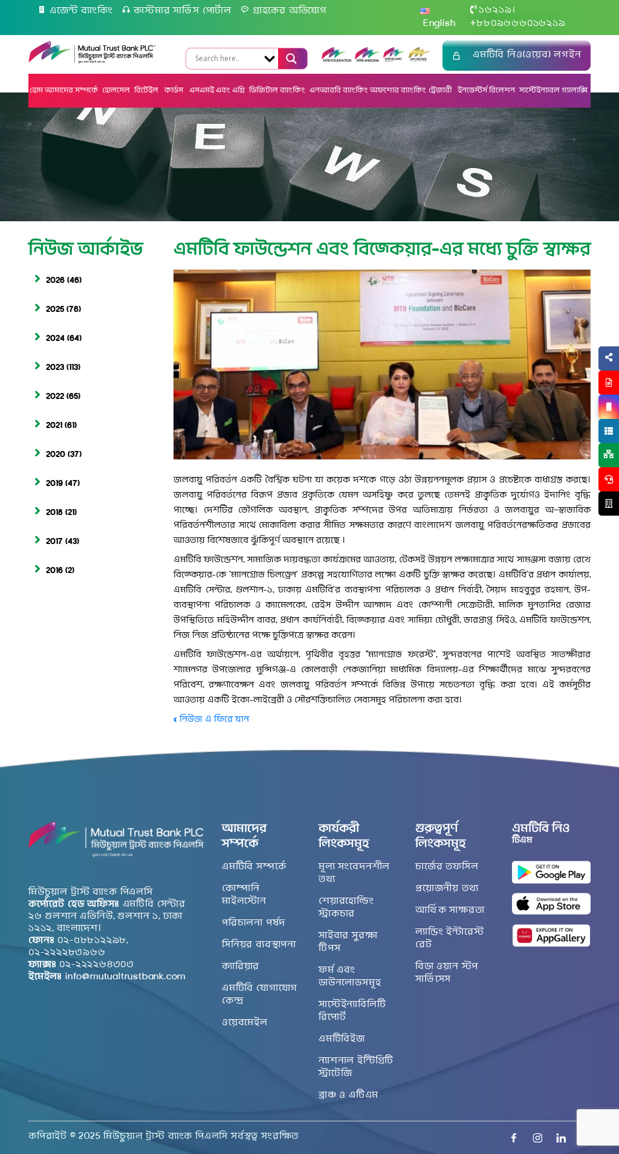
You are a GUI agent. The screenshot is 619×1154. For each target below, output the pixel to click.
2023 (55, 367)
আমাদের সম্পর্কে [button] (71, 90)
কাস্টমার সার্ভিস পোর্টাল (183, 11)
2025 (55, 309)
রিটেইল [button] (147, 90)
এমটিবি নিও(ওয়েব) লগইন (527, 55)
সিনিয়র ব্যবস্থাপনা (259, 945)
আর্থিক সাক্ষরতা (449, 910)
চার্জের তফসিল (446, 867)
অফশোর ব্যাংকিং (398, 90)
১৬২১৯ (495, 10)
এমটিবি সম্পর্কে (254, 867)
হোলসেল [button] (116, 90)
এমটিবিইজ (342, 1039)
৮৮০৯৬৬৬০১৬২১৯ (517, 23)
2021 (54, 425)
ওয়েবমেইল (245, 1023)
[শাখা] (608, 503)
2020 (55, 454)
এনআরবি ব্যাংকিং (339, 90)
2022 (55, 396)
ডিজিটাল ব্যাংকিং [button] (277, 90)
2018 (54, 512)
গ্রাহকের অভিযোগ (290, 11)
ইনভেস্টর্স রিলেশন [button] (486, 90)
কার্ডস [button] (174, 90)
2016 (54, 570)
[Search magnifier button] (290, 58)
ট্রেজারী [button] (441, 90)
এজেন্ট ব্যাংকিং (81, 11)
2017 (54, 541)
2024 (55, 338)
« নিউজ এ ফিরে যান (211, 719)
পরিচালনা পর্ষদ (253, 923)
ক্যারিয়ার (240, 966)
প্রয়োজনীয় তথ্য (446, 888)
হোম (36, 90)
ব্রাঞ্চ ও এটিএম (348, 1095)
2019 (54, 483)
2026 (55, 280)
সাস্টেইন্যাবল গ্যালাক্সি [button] (553, 90)
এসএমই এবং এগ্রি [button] (217, 90)
